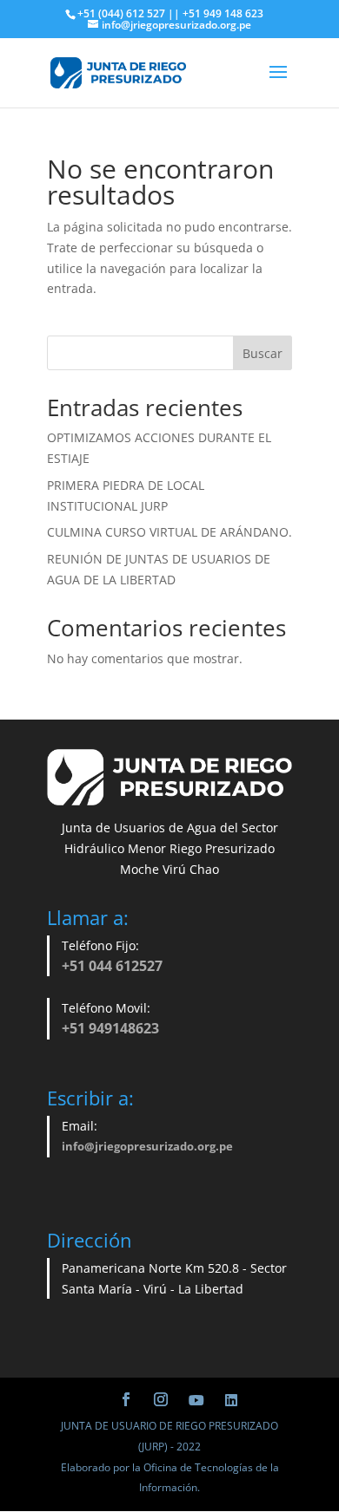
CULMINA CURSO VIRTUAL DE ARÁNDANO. (169, 532)
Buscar (262, 353)
